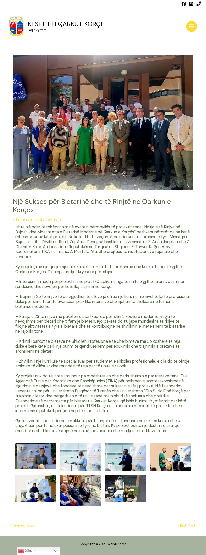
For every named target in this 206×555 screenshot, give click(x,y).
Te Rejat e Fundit (29, 219)
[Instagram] (191, 3)
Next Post (189, 525)
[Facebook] (183, 3)
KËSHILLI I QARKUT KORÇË (66, 24)
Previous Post (20, 525)
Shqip (30, 550)
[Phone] (198, 3)
